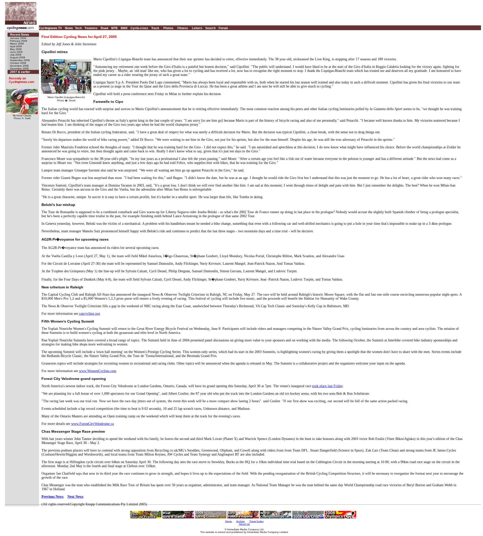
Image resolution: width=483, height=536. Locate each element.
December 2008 (19, 68)
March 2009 (17, 43)
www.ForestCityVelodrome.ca (92, 424)
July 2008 (15, 54)
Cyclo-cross (139, 28)
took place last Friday (327, 386)
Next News (75, 497)
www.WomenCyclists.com (97, 371)
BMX (124, 28)
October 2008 (18, 63)
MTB (114, 28)
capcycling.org (89, 314)
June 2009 (16, 52)
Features (91, 28)
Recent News (19, 34)
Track (155, 28)
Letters (197, 28)
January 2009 (18, 38)
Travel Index (256, 521)
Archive (240, 521)
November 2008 (19, 65)
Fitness (182, 28)
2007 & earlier (20, 72)
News (69, 28)
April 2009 (16, 46)
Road (104, 28)
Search (210, 28)
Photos (168, 28)
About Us (244, 524)
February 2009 (18, 40)
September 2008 (20, 60)
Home (228, 521)
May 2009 (16, 49)
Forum (223, 28)
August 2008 (17, 57)
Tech (78, 28)
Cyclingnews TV (50, 28)
